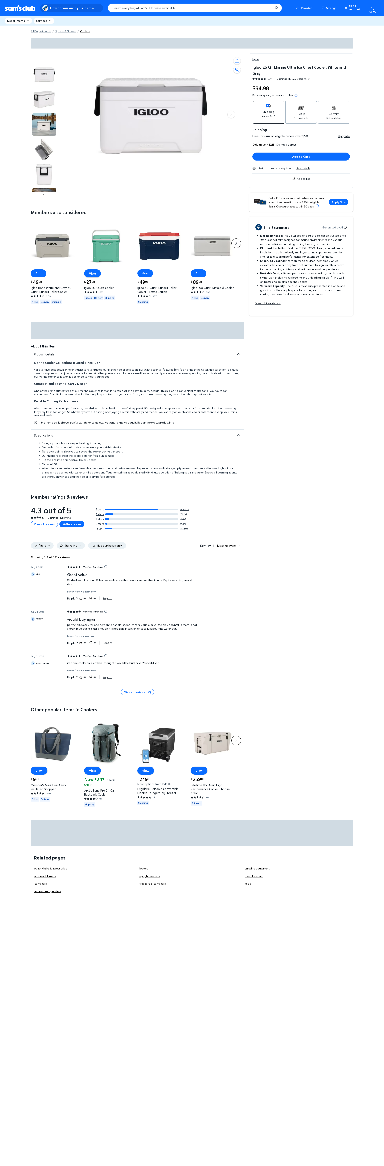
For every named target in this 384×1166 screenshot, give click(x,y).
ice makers (40, 883)
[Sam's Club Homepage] (20, 8)
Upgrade (344, 136)
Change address (286, 144)
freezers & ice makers (152, 883)
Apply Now (339, 202)
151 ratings (281, 79)
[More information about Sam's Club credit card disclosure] (317, 205)
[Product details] (238, 354)
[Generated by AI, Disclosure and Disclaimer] (345, 227)
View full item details (268, 303)
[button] (353, 8)
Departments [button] (16, 21)
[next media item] (231, 114)
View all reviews (44, 524)
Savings (331, 8)
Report (107, 598)
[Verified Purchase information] (105, 566)
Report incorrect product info (155, 422)
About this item (43, 346)
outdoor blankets (45, 876)
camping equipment (257, 868)
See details (303, 168)
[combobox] (195, 8)
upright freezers (149, 876)
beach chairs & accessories (50, 868)
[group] (269, 79)
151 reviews (65, 517)
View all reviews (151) (137, 692)
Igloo (255, 59)
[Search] (276, 8)
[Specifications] (238, 435)
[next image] (44, 195)
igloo (248, 883)
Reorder (306, 8)
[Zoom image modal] (237, 69)
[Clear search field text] (267, 8)
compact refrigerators (47, 891)
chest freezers (254, 876)
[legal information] (296, 95)
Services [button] (41, 21)
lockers (143, 868)
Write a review (72, 524)
